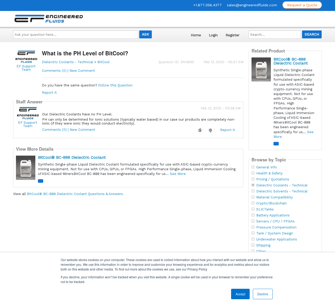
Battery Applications (273, 215)
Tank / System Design (274, 233)
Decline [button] (262, 294)
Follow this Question (115, 85)
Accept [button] (240, 294)
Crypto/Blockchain (271, 203)
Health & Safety (269, 173)
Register (232, 35)
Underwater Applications (276, 239)
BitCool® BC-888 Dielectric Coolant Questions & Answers (75, 194)
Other (261, 251)
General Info (266, 167)
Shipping (263, 245)
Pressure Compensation (276, 227)
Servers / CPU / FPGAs (275, 221)
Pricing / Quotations (272, 179)
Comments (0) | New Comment (68, 71)
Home (196, 35)
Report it (49, 93)
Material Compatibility (274, 197)
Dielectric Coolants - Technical (67, 62)
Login (213, 35)
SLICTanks (265, 209)
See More (178, 174)
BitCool (103, 62)
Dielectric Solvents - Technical (282, 191)
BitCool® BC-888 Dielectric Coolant (72, 157)
